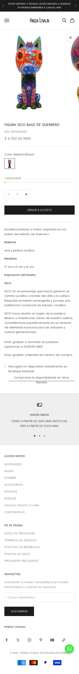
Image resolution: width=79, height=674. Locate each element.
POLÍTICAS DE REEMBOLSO (22, 547)
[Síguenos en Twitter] (18, 640)
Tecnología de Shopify (54, 653)
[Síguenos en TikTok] (63, 640)
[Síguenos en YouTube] (52, 640)
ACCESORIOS (13, 485)
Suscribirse (19, 611)
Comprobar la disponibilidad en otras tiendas (41, 379)
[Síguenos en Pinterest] (41, 640)
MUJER (8, 471)
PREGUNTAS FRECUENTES (21, 561)
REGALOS (10, 491)
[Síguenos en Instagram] (29, 640)
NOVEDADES (13, 464)
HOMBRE (10, 478)
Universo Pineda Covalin (21, 505)
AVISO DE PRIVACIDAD (19, 533)
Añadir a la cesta (39, 210)
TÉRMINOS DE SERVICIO (20, 540)
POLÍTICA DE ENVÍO (17, 554)
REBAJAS (10, 498)
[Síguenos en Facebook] (6, 640)
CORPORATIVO (14, 512)
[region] (39, 415)
